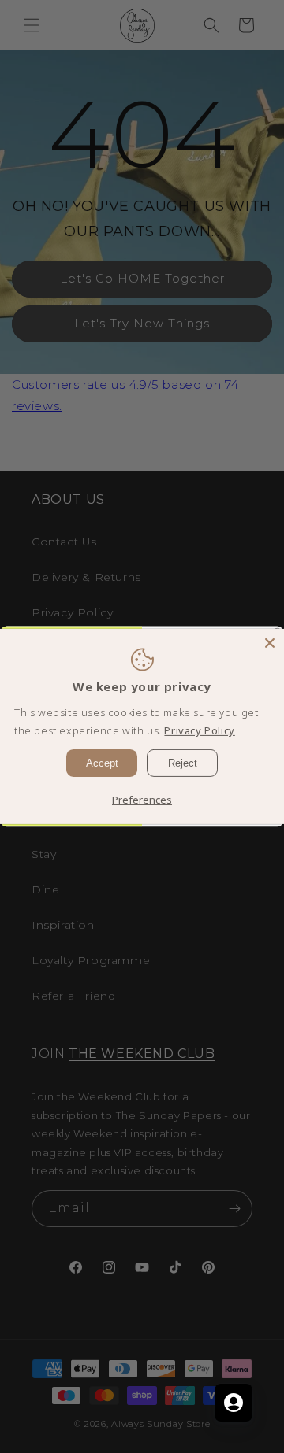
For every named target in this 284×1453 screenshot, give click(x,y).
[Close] (270, 643)
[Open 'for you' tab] (233, 1403)
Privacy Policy (199, 730)
